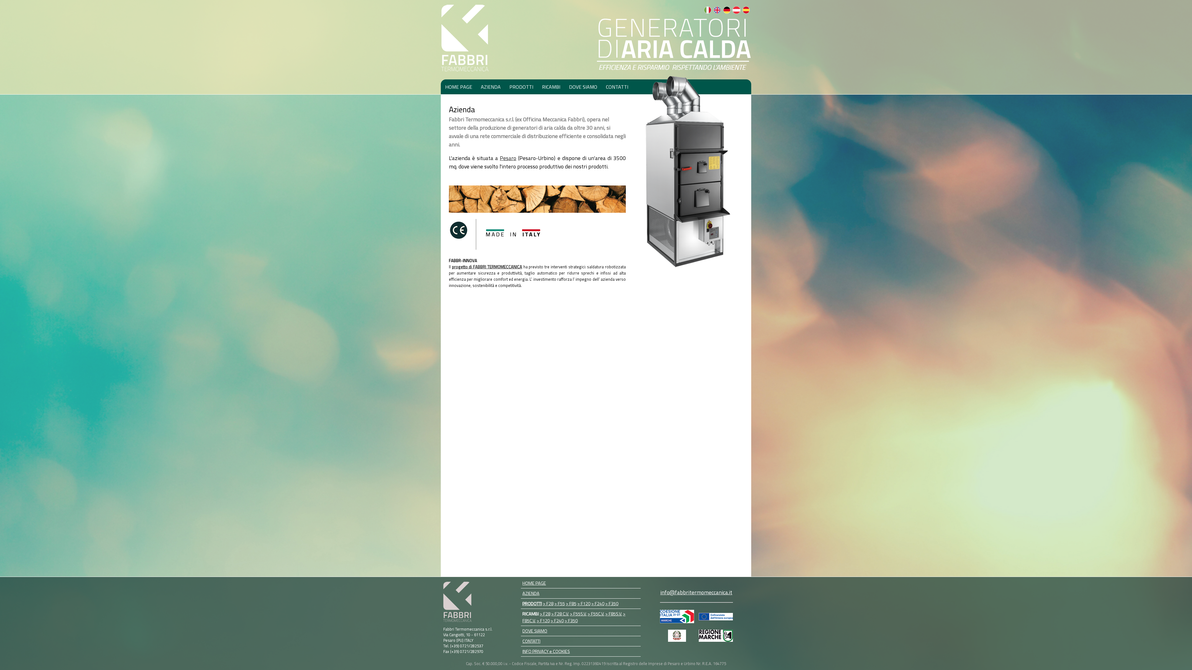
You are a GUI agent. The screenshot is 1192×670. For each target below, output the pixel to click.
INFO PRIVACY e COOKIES (546, 651)
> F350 (611, 603)
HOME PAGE (458, 87)
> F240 (597, 603)
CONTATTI (617, 87)
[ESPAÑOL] (746, 12)
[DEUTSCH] (727, 12)
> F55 (559, 603)
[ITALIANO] (707, 12)
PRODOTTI (521, 87)
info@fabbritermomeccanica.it (696, 592)
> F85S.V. (613, 613)
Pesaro (508, 158)
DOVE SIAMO (583, 87)
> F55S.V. (578, 613)
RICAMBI (551, 87)
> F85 (571, 603)
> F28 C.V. (560, 613)
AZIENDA (491, 87)
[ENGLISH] (717, 12)
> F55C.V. (596, 613)
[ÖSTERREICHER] (736, 12)
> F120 (583, 603)
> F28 (548, 603)
